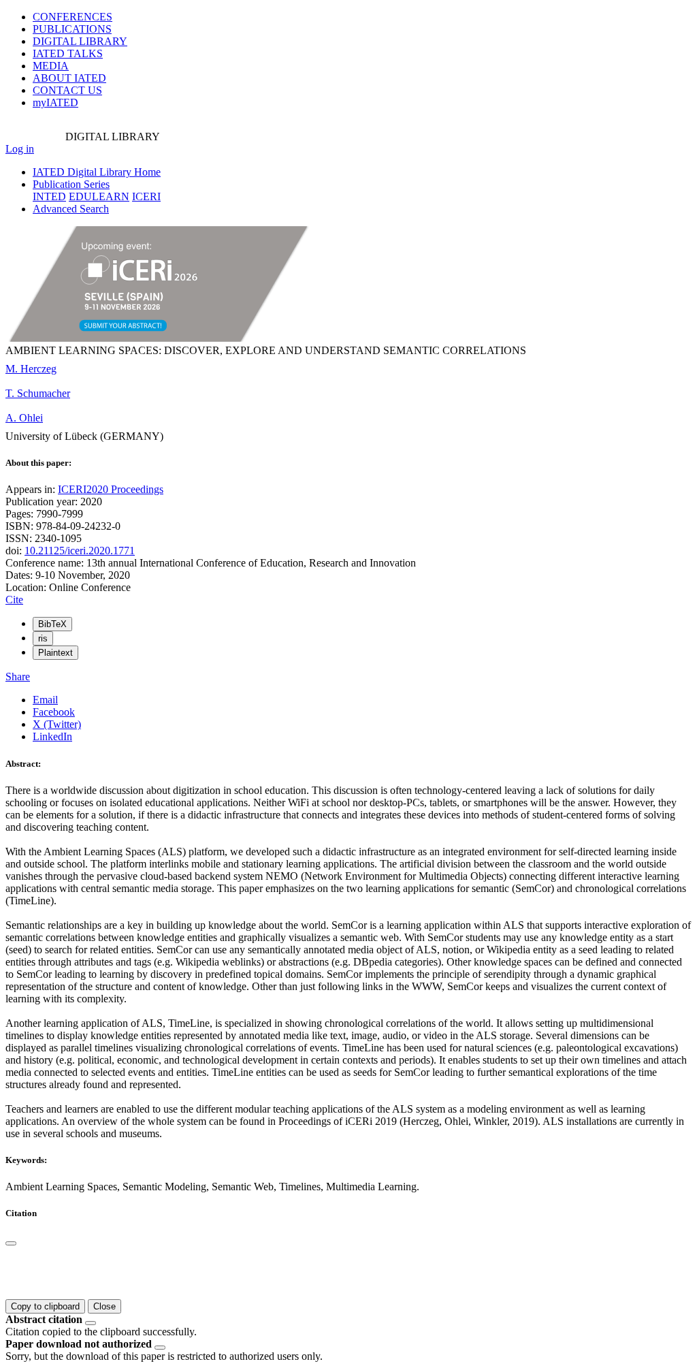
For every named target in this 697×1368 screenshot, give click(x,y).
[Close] (10, 1243)
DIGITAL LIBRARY (80, 41)
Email (45, 699)
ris (43, 638)
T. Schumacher (37, 393)
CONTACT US (67, 90)
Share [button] (17, 676)
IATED (68, 53)
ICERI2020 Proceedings (110, 489)
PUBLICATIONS (72, 29)
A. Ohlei (24, 418)
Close (104, 1306)
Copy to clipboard (45, 1306)
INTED (49, 196)
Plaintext (55, 653)
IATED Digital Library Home (97, 172)
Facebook (54, 712)
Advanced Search (71, 208)
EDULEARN (99, 196)
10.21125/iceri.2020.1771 (80, 550)
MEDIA (51, 65)
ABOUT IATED (69, 78)
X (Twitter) (57, 724)
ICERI (146, 196)
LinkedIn (52, 736)
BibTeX (52, 624)
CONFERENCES (72, 16)
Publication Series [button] (71, 184)
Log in (19, 149)
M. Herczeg (30, 369)
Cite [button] (14, 599)
